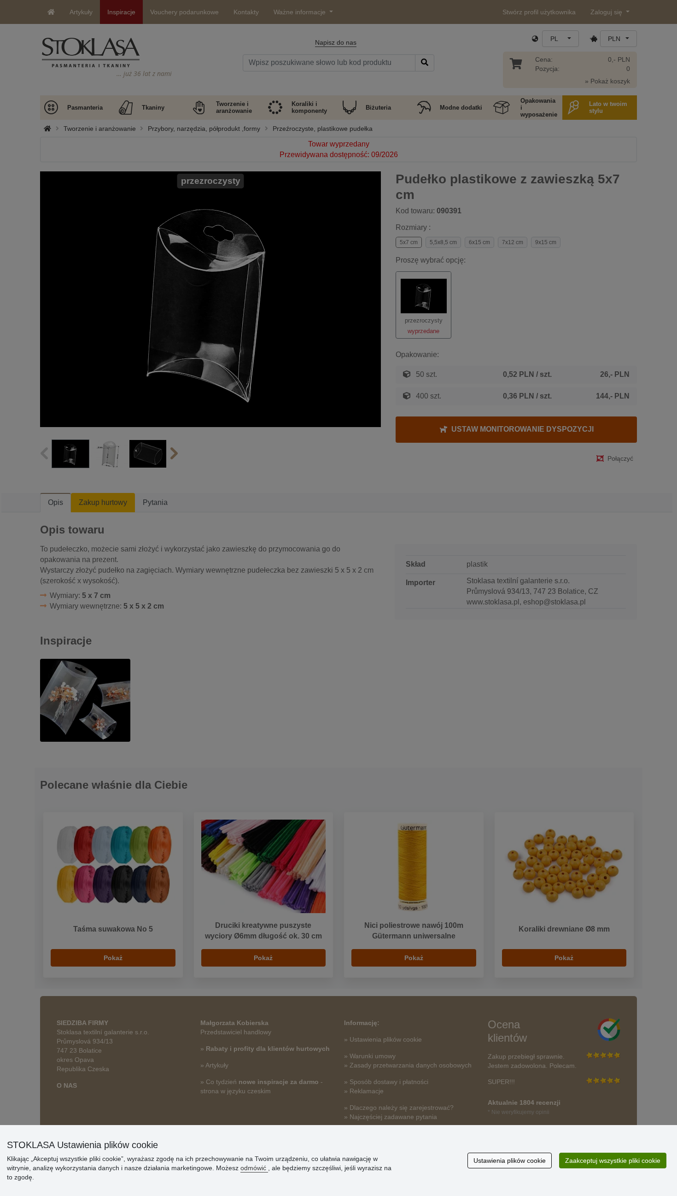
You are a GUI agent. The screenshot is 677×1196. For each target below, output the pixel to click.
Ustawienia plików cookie (509, 1160)
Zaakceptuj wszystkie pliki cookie (612, 1160)
